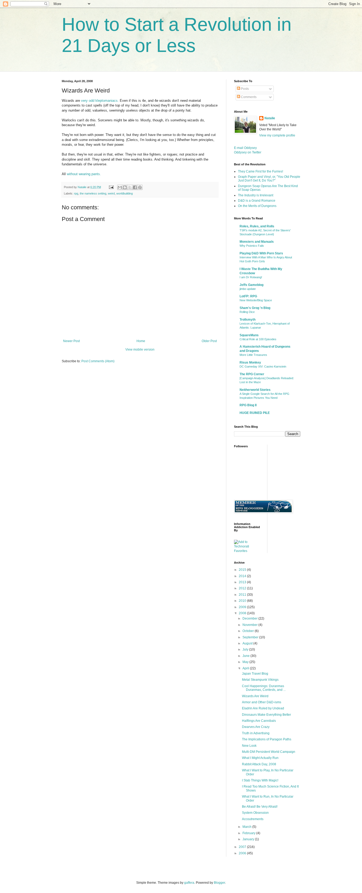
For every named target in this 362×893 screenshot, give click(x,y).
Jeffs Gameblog (251, 285)
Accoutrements (252, 819)
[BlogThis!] (124, 187)
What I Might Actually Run (260, 758)
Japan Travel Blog (255, 673)
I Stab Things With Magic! (260, 780)
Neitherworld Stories (255, 390)
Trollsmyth (247, 319)
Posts (244, 89)
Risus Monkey (250, 362)
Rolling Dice (247, 311)
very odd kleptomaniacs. (100, 101)
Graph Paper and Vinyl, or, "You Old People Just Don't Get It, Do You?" (269, 178)
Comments (248, 97)
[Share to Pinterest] (140, 187)
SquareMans (249, 335)
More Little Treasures (253, 354)
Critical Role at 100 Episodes (258, 339)
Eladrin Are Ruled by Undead (263, 708)
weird (111, 193)
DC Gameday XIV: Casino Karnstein (263, 366)
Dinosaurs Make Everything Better (266, 715)
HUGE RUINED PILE (255, 413)
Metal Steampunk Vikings (260, 680)
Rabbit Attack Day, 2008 (259, 764)
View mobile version (139, 349)
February (249, 833)
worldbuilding (124, 193)
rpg (76, 193)
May (245, 662)
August (247, 643)
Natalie (269, 118)
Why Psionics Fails (252, 245)
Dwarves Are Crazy (256, 727)
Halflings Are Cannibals (259, 721)
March (247, 827)
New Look (249, 746)
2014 (243, 576)
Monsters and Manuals (257, 242)
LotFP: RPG (248, 296)
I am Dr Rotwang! (251, 277)
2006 (243, 853)
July (245, 649)
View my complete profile (277, 135)
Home (140, 341)
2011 (243, 594)
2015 (243, 570)
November (250, 625)
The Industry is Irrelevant (255, 195)
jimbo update (248, 288)
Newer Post (71, 341)
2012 (243, 588)
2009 (243, 607)
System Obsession (255, 813)
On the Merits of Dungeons (257, 206)
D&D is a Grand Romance (256, 200)
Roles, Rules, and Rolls (257, 226)
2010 (243, 601)
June (246, 656)
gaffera (189, 883)
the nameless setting (93, 193)
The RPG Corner (252, 374)
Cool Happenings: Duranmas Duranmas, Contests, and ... (264, 688)
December (250, 618)
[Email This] (119, 187)
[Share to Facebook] (135, 187)
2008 (243, 613)
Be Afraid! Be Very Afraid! (259, 806)
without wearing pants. (84, 174)
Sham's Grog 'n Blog (255, 308)
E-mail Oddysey (245, 148)
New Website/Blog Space (256, 300)
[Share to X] (130, 187)
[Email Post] (111, 187)
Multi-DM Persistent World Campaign (268, 752)
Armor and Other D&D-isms (261, 702)
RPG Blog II (248, 405)
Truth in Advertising (256, 733)
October (248, 631)
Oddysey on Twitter (247, 152)
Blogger (219, 883)
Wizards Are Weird (255, 696)
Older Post (209, 341)
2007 (243, 847)
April (246, 668)
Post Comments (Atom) (97, 361)
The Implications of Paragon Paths (266, 739)
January (248, 839)
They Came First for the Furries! (260, 171)
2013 (243, 582)
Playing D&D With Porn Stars (261, 253)
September (250, 637)
